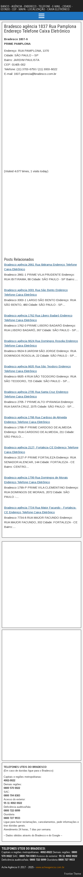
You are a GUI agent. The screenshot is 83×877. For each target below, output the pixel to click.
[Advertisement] (41, 215)
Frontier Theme (72, 873)
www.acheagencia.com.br (50, 867)
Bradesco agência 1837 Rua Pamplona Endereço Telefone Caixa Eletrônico (40, 29)
